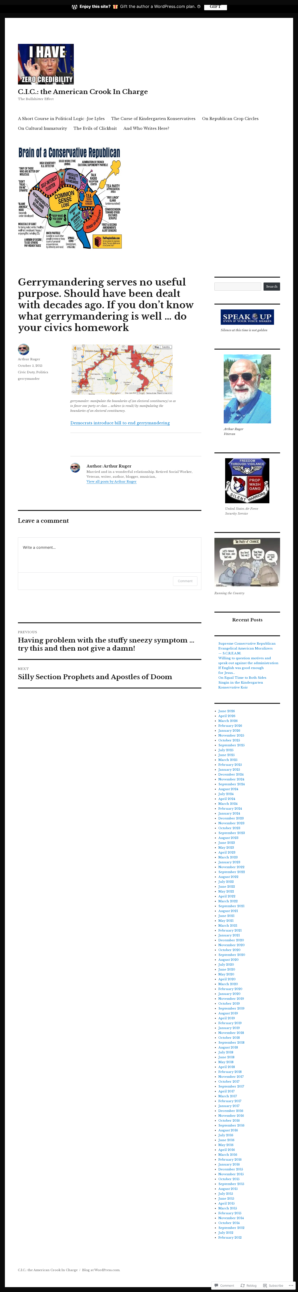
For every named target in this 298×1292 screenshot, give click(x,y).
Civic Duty (26, 372)
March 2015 (227, 1208)
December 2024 (231, 774)
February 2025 (230, 765)
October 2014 (229, 1223)
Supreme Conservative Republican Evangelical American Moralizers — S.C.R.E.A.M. (247, 648)
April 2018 (226, 1067)
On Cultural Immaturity (42, 128)
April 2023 (226, 852)
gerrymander (29, 379)
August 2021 (228, 911)
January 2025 (229, 770)
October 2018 (229, 1038)
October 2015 (229, 1179)
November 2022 (231, 867)
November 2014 (231, 1218)
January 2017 (229, 1106)
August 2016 (228, 1130)
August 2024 (228, 789)
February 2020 (230, 989)
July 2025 (226, 750)
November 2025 (231, 735)
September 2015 (231, 1184)
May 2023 (226, 848)
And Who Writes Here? (146, 128)
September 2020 (231, 955)
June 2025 (226, 755)
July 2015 (225, 1194)
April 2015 (226, 1203)
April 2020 (227, 979)
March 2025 (227, 760)
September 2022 (231, 872)
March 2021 (227, 926)
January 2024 (229, 813)
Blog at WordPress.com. (101, 1270)
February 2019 (230, 1023)
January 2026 (229, 731)
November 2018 (231, 1033)
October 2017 (229, 1082)
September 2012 (231, 1228)
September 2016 (231, 1125)
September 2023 (231, 833)
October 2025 (229, 740)
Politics (42, 372)
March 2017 (227, 1096)
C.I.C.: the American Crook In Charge (83, 92)
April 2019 (226, 1018)
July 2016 (225, 1135)
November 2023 (231, 823)
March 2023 (228, 857)
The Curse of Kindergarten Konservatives (153, 118)
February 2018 (230, 1072)
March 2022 (228, 901)
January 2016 (229, 1164)
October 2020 (229, 950)
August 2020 (228, 960)
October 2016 (229, 1121)
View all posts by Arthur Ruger (112, 482)
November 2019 (231, 999)
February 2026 (230, 726)
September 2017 (231, 1086)
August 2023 (228, 838)
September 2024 (231, 784)
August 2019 (228, 1013)
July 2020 (226, 965)
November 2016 (231, 1116)
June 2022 (226, 887)
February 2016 (230, 1160)
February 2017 (229, 1101)
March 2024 (227, 804)
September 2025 (231, 745)
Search (272, 287)
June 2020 (226, 969)
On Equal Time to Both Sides (242, 678)
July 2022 (226, 882)
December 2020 (231, 940)
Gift (215, 6)
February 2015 (229, 1213)
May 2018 (226, 1062)
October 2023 (229, 828)
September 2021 (231, 906)
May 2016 (226, 1145)
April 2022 (226, 896)
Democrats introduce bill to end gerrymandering (120, 423)
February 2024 (230, 809)
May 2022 (226, 891)
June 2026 (226, 711)
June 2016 (226, 1140)
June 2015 (226, 1199)
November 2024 (231, 779)
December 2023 (231, 818)
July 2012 (225, 1233)
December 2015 (230, 1169)
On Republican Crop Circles (230, 118)
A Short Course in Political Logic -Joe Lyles (61, 118)
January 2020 (229, 994)
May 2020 (226, 974)
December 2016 (230, 1111)
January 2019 (229, 1028)
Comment (185, 581)
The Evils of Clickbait (95, 128)
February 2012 (230, 1238)
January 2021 (229, 935)
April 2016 (226, 1150)
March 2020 (228, 984)
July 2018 (225, 1052)
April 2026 (226, 716)
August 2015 (228, 1189)
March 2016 (227, 1155)
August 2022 (228, 877)
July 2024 (226, 794)
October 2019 (229, 1004)
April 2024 (226, 799)
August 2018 (228, 1047)
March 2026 (228, 721)
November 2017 (231, 1077)
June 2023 (226, 843)
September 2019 (231, 1008)
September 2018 (231, 1043)
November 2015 (231, 1174)
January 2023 (229, 862)
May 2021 (226, 921)
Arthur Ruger (29, 359)
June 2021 (226, 916)
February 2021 (230, 930)
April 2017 (226, 1091)
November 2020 (231, 945)
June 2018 (226, 1057)
